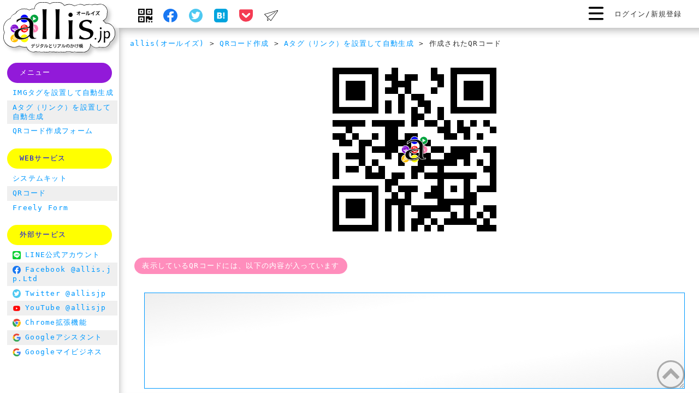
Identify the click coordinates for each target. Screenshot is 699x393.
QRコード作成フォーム (53, 131)
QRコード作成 (244, 43)
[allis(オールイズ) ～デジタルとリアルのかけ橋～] (59, 28)
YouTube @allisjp (65, 307)
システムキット (40, 178)
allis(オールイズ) (167, 43)
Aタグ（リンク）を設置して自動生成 (349, 43)
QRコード (29, 193)
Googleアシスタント (63, 337)
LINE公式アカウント (62, 255)
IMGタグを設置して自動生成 (63, 92)
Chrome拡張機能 (56, 322)
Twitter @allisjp (65, 293)
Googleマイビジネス (63, 352)
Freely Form (40, 208)
